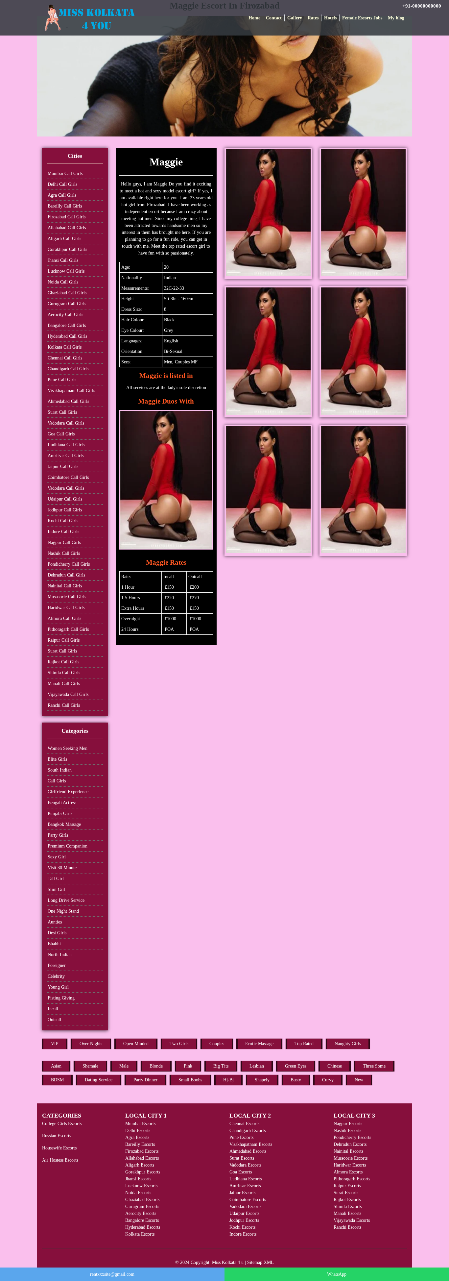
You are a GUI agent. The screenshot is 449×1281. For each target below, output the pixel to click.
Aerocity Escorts (140, 1213)
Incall (53, 1008)
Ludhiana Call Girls (66, 444)
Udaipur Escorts (244, 1213)
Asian (56, 1066)
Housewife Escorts (59, 1148)
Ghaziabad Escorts (142, 1199)
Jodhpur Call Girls (65, 509)
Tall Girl (56, 878)
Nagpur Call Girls (64, 542)
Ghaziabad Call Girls (67, 292)
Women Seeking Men (67, 748)
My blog (396, 17)
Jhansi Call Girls (63, 260)
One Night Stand (63, 911)
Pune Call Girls (62, 379)
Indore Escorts (242, 1234)
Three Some (374, 1066)
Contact (274, 17)
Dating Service (98, 1079)
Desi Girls (57, 932)
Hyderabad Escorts (142, 1227)
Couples (216, 1043)
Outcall (54, 1019)
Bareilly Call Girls (65, 206)
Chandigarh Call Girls (68, 368)
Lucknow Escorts (141, 1185)
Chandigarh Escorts (247, 1130)
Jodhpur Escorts (244, 1220)
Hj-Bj (228, 1079)
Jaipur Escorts (242, 1192)
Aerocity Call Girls (65, 314)
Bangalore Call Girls (67, 325)
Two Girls (179, 1043)
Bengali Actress (62, 802)
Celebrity (56, 976)
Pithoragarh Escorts (352, 1178)
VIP (55, 1043)
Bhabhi (54, 943)
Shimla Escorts (348, 1206)
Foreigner (57, 965)
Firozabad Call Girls (66, 216)
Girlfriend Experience (68, 791)
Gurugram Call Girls (67, 303)
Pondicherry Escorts (352, 1137)
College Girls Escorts (62, 1123)
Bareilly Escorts (140, 1144)
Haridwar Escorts (350, 1165)
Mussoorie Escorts (350, 1158)
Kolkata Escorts (139, 1234)
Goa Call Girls (61, 433)
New (359, 1079)
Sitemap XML (260, 1262)
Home (254, 17)
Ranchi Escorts (347, 1227)
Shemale (90, 1066)
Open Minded (136, 1043)
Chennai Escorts (244, 1123)
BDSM (57, 1079)
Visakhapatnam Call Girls (71, 390)
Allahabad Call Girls (67, 227)
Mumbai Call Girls (65, 173)
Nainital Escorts (348, 1151)
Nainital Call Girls (65, 585)
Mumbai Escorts (140, 1123)
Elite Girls (57, 759)
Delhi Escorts (137, 1130)
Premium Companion (67, 846)
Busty (296, 1079)
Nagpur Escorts (348, 1123)
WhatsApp (336, 1274)
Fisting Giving (61, 998)
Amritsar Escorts (245, 1185)
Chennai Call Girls (65, 358)
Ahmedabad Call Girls (68, 401)
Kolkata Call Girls (65, 347)
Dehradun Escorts (350, 1144)
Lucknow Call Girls (66, 271)
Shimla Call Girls (64, 672)
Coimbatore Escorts (247, 1199)
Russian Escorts (56, 1135)
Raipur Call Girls (64, 640)
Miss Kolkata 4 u (228, 1262)
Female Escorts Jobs (362, 17)
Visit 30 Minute (62, 867)
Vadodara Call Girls (66, 423)
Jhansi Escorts (138, 1178)
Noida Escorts (138, 1192)
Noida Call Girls (63, 282)
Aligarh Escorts (139, 1165)
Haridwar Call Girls (66, 607)
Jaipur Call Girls (63, 466)
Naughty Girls (348, 1043)
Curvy (328, 1079)
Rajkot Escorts (347, 1199)
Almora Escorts (348, 1172)
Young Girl (58, 987)
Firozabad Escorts (141, 1151)
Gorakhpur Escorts (142, 1172)
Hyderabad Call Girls (67, 336)
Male (124, 1066)
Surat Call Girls (62, 412)
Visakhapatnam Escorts (250, 1144)
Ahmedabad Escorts (247, 1151)
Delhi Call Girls (62, 184)
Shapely (262, 1079)
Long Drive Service (66, 900)
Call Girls (57, 780)
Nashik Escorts (347, 1130)
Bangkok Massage (64, 824)
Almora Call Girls (64, 618)
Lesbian (256, 1066)
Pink (188, 1066)
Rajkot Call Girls (63, 661)
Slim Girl (56, 889)
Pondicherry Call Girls (69, 564)
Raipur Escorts (347, 1185)
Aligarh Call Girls (64, 238)
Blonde (156, 1066)
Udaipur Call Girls (65, 499)
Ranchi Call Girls (64, 705)
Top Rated (304, 1043)
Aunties (55, 922)
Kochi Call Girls (63, 520)
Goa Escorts (240, 1172)
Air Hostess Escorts (60, 1160)
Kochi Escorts (242, 1227)
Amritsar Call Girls (65, 455)
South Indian (60, 770)
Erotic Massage (259, 1043)
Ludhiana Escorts (245, 1178)
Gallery (294, 17)
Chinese (334, 1066)
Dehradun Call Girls (66, 575)
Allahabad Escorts (142, 1158)
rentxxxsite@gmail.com (112, 1274)
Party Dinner (145, 1079)
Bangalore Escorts (142, 1220)
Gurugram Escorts (142, 1206)
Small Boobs (190, 1079)
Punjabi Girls (60, 813)
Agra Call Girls (62, 195)
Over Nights (91, 1043)
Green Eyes (295, 1066)
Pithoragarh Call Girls (68, 629)
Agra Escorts (137, 1137)
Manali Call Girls (64, 683)
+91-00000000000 (421, 6)
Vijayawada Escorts (352, 1220)
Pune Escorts (241, 1137)
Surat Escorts (241, 1158)
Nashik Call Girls (64, 553)
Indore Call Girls (63, 531)
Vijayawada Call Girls (68, 694)
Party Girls (58, 835)
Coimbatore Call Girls (68, 477)
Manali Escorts (347, 1213)
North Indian (60, 954)
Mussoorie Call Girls (67, 596)
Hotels (330, 17)
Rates (313, 17)
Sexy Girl (57, 856)
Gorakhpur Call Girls (67, 249)
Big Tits (220, 1066)
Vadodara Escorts (245, 1165)
